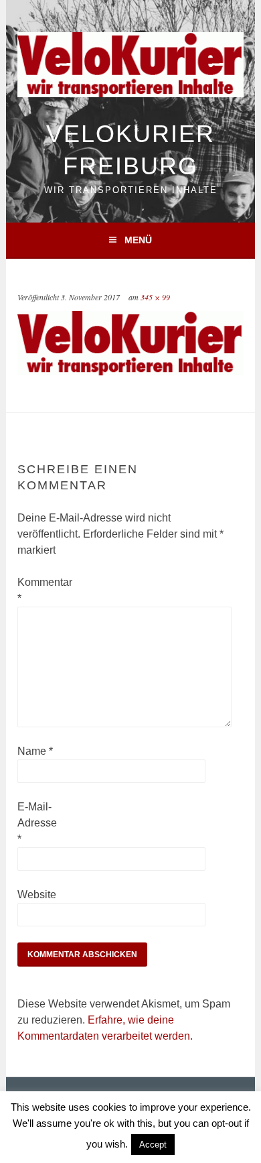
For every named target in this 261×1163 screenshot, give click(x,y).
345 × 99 (155, 297)
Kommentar (38, 590)
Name (35, 751)
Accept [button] (153, 1145)
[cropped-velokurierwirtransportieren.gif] (130, 371)
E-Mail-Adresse (37, 823)
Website (36, 894)
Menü (138, 240)
